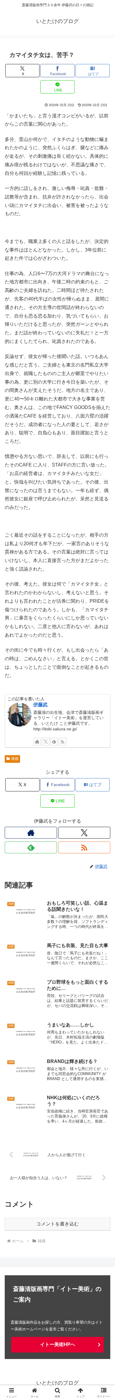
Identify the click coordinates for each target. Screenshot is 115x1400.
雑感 (14, 759)
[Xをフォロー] (46, 741)
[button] (103, 968)
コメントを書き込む (57, 1223)
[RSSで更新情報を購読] (62, 741)
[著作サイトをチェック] (37, 741)
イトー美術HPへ (57, 1344)
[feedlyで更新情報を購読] (54, 741)
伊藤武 (40, 704)
